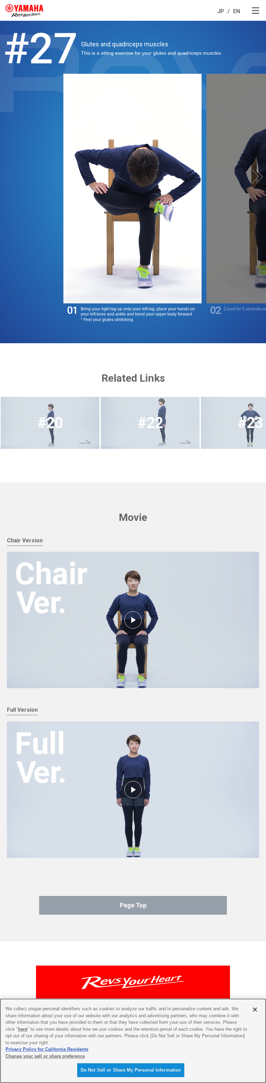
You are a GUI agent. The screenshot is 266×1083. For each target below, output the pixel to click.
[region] (133, 1040)
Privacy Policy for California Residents (47, 1049)
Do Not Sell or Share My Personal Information (131, 1070)
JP (220, 11)
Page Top (133, 905)
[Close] (255, 1009)
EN (236, 11)
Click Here (50, 423)
